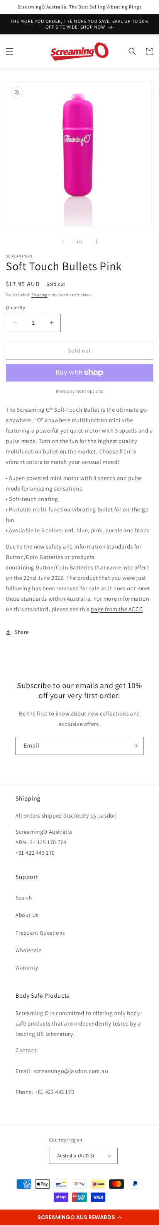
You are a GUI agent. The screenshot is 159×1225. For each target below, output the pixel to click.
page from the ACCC (117, 609)
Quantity (15, 307)
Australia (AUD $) (76, 1155)
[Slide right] (96, 241)
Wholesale (28, 950)
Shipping (39, 294)
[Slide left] (62, 241)
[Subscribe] (134, 746)
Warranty (26, 967)
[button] (79, 1217)
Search (23, 897)
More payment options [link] (79, 391)
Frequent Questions (40, 932)
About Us (27, 915)
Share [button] (22, 632)
